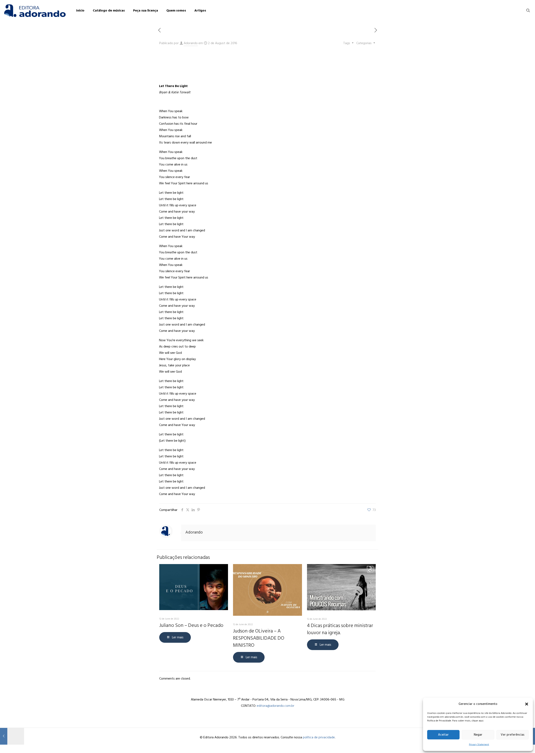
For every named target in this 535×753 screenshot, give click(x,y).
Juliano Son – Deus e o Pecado (191, 625)
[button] (527, 704)
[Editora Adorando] (35, 10)
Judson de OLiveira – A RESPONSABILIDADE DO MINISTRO (258, 638)
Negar (478, 734)
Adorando (191, 43)
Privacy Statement (479, 745)
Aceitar (443, 734)
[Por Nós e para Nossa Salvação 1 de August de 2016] (12, 736)
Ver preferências (512, 734)
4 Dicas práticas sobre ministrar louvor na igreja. (340, 629)
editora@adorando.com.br (275, 705)
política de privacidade (319, 737)
